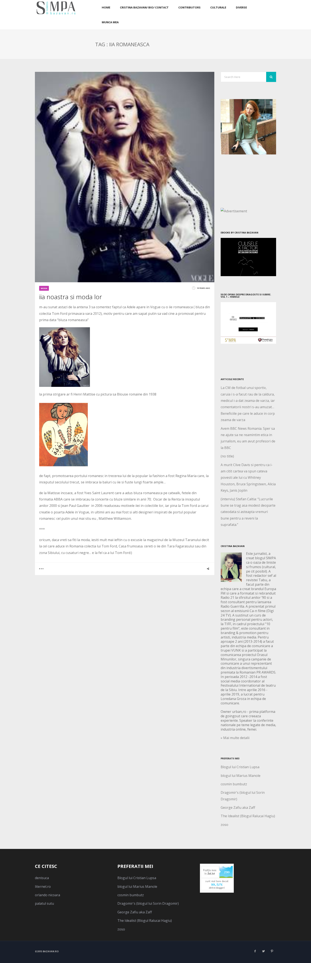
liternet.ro (43, 886)
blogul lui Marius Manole (240, 775)
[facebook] (255, 951)
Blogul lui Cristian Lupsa (240, 767)
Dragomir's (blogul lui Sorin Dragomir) (148, 903)
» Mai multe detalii (235, 737)
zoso (224, 824)
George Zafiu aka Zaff (238, 807)
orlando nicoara (47, 895)
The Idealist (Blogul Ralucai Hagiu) (248, 816)
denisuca (42, 878)
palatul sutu (44, 903)
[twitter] (263, 951)
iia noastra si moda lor (70, 296)
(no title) (227, 456)
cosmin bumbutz (234, 784)
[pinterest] (272, 951)
